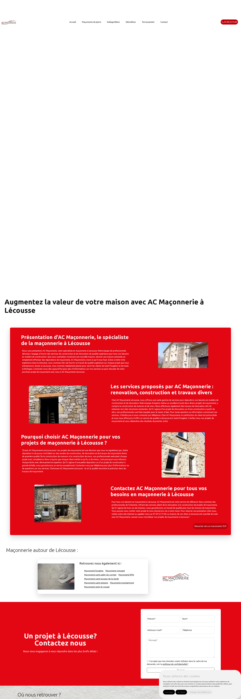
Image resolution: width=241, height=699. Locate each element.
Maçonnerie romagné (115, 571)
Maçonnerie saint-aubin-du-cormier (100, 575)
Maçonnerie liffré (126, 575)
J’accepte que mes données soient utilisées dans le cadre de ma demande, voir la (177, 662)
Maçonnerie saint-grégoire (96, 583)
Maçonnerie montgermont (122, 583)
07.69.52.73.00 (230, 22)
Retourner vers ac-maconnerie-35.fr (210, 526)
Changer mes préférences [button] (200, 692)
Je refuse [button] (181, 692)
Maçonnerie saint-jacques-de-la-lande (101, 579)
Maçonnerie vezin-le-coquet (96, 587)
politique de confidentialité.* (175, 664)
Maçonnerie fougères (93, 571)
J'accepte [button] (169, 692)
